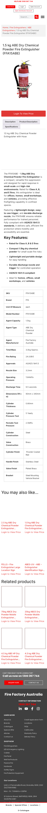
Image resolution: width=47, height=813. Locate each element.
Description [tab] (10, 122)
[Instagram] (38, 708)
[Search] (37, 17)
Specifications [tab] (11, 126)
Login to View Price (11, 532)
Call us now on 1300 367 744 (21, 676)
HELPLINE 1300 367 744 (23, 1)
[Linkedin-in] (20, 708)
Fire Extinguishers (18, 27)
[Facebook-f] (32, 708)
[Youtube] (26, 708)
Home (5, 27)
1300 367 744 (27, 704)
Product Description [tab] (28, 122)
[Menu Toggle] (42, 17)
